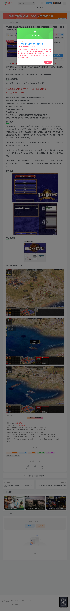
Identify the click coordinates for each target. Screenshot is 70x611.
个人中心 (47, 62)
